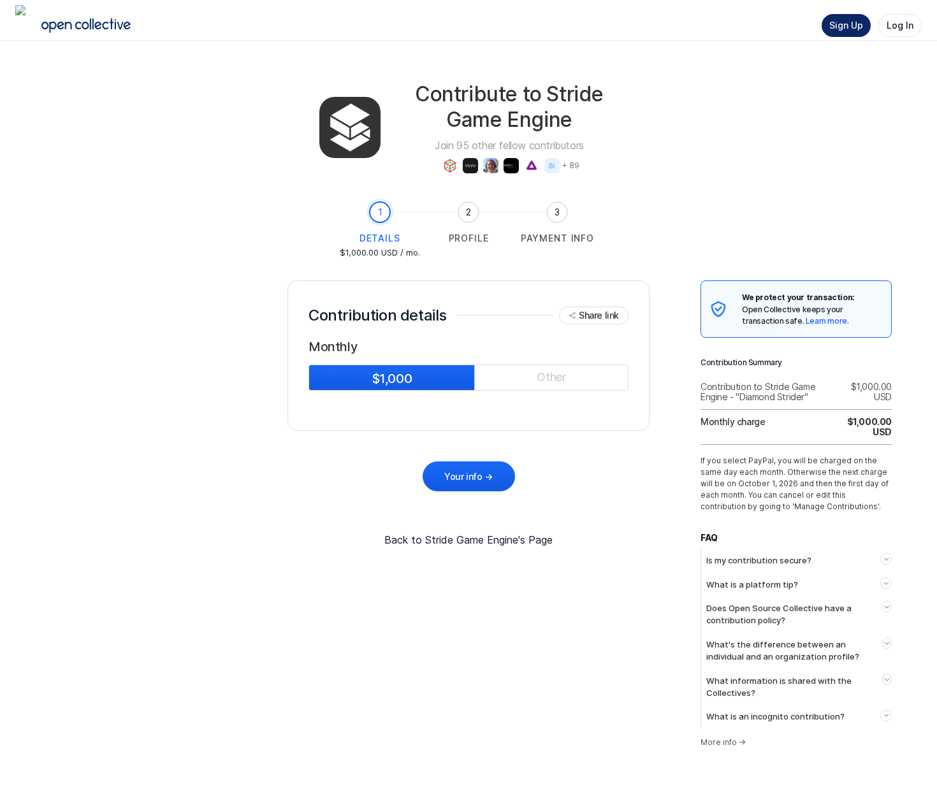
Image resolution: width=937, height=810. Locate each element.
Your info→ (468, 476)
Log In (900, 25)
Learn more (826, 321)
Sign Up (846, 25)
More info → (723, 742)
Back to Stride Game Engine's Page (468, 539)
